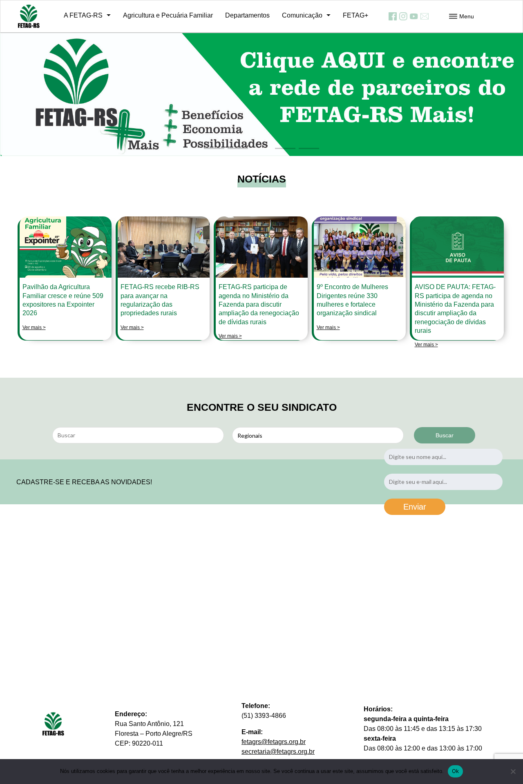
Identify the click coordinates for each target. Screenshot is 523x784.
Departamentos (247, 15)
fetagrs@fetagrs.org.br (273, 741)
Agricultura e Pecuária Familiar (168, 15)
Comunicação (302, 15)
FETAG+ (355, 15)
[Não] (513, 771)
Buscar (445, 435)
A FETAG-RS (83, 15)
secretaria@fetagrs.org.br (278, 751)
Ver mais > (34, 327)
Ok (455, 771)
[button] (214, 148)
